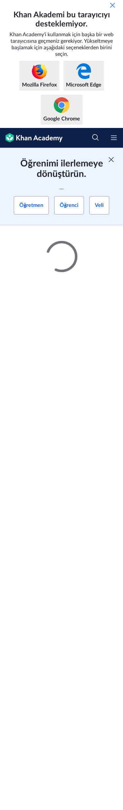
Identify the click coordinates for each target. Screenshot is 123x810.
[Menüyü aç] (114, 138)
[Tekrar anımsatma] (112, 5)
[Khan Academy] (31, 138)
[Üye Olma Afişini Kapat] (111, 159)
